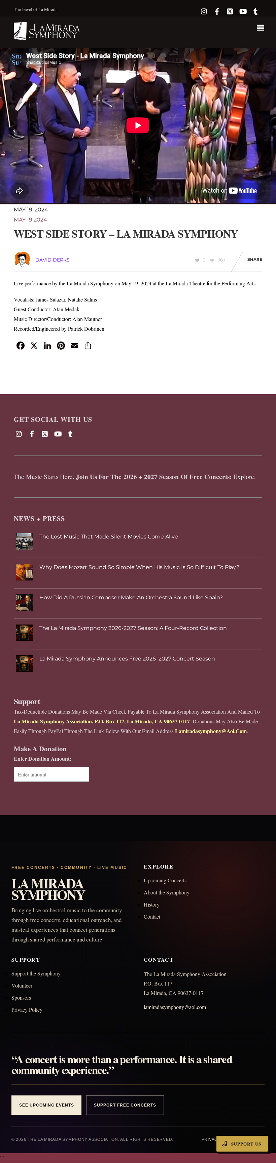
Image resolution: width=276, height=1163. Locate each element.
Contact (152, 916)
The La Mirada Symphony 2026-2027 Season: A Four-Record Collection (133, 628)
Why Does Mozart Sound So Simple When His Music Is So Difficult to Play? (139, 567)
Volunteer (21, 985)
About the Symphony (166, 892)
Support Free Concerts (125, 1105)
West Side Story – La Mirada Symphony (126, 233)
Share (254, 259)
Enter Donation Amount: (42, 758)
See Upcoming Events (46, 1105)
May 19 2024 (30, 219)
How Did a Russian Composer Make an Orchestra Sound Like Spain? (131, 597)
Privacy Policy (26, 1009)
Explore (243, 476)
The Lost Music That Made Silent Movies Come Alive (108, 536)
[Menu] (262, 28)
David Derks (52, 260)
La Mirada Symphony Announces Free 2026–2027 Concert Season (127, 658)
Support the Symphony (36, 973)
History (152, 904)
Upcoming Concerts (165, 880)
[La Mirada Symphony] (47, 36)
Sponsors (21, 997)
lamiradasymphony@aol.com (175, 1006)
